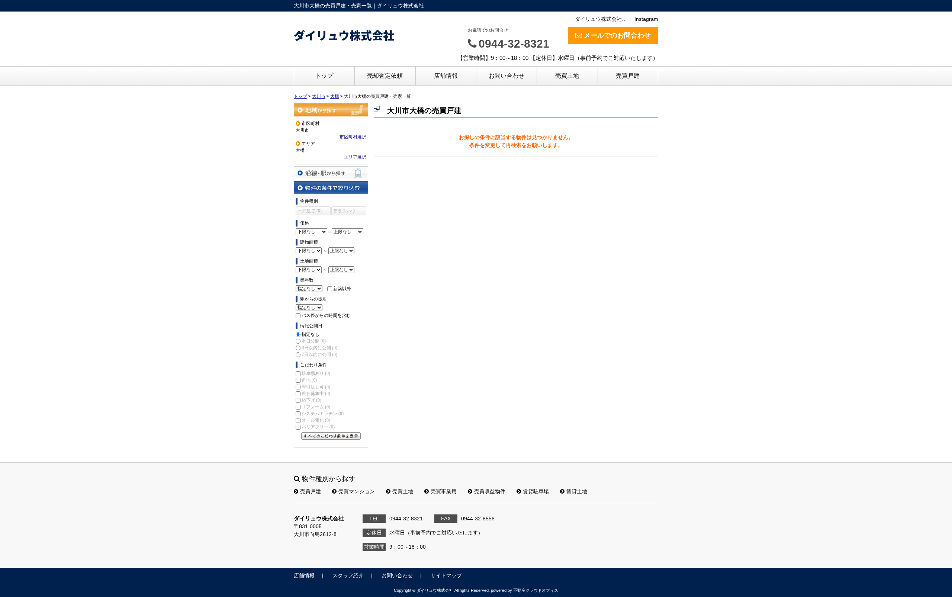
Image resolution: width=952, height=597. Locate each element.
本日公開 (314, 341)
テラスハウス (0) (344, 211)
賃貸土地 (576, 491)
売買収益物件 (489, 491)
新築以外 (342, 288)
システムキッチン (323, 413)
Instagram (646, 19)
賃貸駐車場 (536, 491)
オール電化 (316, 420)
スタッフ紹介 (348, 575)
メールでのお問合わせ (617, 35)
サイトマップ (446, 575)
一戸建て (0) (310, 211)
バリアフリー (318, 427)
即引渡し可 (316, 386)
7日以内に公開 (319, 354)
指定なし (310, 334)
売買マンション (356, 491)
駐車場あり (316, 373)
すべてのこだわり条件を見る (331, 436)
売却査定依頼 (385, 76)
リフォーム (316, 407)
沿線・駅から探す (331, 172)
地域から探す (331, 109)
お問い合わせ (506, 76)
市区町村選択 (353, 136)
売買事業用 (444, 491)
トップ (324, 76)
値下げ (311, 400)
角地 (309, 380)
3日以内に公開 (319, 347)
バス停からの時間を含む (326, 315)
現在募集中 (316, 393)
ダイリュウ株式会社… (601, 19)
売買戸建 (628, 76)
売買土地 (567, 76)
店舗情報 (446, 76)
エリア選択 (355, 157)
